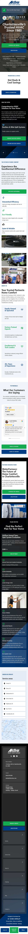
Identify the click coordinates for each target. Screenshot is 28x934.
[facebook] (17, 756)
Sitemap (20, 923)
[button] (23, 930)
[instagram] (14, 756)
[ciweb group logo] (14, 919)
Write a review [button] (10, 414)
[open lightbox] (14, 241)
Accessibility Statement (11, 923)
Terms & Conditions (17, 921)
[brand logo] (14, 3)
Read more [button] (7, 434)
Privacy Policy (9, 921)
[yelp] (11, 756)
